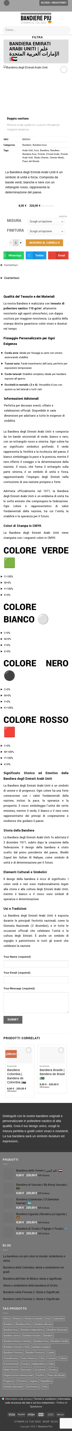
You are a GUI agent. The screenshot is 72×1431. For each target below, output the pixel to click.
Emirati (41, 154)
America (17, 1318)
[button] (13, 255)
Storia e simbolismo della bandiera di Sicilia (30, 1285)
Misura (14, 220)
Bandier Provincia (35, 1352)
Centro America (28, 1358)
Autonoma (58, 1318)
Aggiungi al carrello (44, 243)
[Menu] (6, 3)
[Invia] (65, 29)
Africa (7, 1318)
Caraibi (50, 1352)
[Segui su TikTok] (19, 3)
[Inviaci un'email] (25, 3)
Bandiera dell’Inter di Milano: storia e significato (32, 1278)
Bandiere (26, 145)
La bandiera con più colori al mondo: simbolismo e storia (34, 1258)
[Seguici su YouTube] (32, 3)
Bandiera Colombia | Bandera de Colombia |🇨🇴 (16, 1076)
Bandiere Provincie (13, 1352)
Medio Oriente (41, 157)
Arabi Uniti (27, 150)
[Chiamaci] (29, 3)
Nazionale (26, 1369)
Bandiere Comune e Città (16, 1347)
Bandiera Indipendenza (32, 1329)
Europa (25, 1364)
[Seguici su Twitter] (22, 3)
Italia (51, 1364)
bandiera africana (43, 1324)
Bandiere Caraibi (59, 1341)
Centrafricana (10, 1358)
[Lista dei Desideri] (33, 9)
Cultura (62, 1358)
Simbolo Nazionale (13, 1386)
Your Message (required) (19, 988)
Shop (46, 1421)
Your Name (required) (17, 957)
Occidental (39, 1369)
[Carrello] (41, 9)
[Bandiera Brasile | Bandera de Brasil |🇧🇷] (52, 1055)
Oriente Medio (57, 157)
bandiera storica (12, 1335)
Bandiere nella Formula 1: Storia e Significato (31, 1292)
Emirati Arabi (52, 154)
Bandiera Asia (11, 1329)
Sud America (32, 1386)
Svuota (63, 216)
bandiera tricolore (31, 1335)
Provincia (22, 1381)
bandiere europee (41, 1347)
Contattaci (11, 265)
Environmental (11, 1364)
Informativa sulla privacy (19, 1398)
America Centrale (33, 1318)
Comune (51, 1358)
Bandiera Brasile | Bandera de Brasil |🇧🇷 (52, 1074)
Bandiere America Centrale (17, 1341)
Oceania (53, 1369)
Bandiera (44, 150)
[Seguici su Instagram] (15, 3)
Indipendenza (38, 1364)
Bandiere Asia (40, 145)
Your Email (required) (17, 973)
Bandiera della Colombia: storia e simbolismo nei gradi (33, 1270)
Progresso (9, 1381)
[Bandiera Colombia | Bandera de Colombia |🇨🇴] (19, 1055)
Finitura (15, 230)
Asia (36, 150)
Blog (54, 1421)
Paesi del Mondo (30, 161)
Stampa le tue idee (27, 1421)
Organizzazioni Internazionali (18, 1375)
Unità (44, 1386)
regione (33, 1381)
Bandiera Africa (23, 1324)
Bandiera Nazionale (57, 1329)
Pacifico (40, 1375)
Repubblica (46, 1381)
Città (41, 1358)
